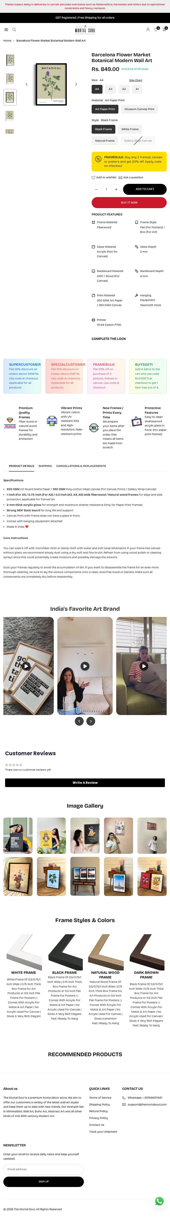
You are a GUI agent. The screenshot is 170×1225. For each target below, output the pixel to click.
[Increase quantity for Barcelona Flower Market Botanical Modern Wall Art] (116, 189)
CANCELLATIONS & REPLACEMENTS (81, 466)
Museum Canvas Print (139, 109)
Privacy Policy (98, 1118)
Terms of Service (100, 1097)
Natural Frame (104, 141)
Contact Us (96, 1125)
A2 (124, 89)
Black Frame (103, 129)
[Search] (14, 29)
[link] (22, 423)
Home (7, 40)
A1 (137, 89)
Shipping (45, 466)
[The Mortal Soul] (85, 29)
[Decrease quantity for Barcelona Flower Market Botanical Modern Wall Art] (96, 189)
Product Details (21, 466)
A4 (97, 89)
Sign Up (44, 1181)
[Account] (148, 29)
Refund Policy (98, 1111)
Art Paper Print (105, 109)
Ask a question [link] (133, 177)
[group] (51, 84)
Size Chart (135, 80)
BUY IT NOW (129, 202)
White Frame (130, 129)
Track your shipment (103, 1132)
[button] (76, 84)
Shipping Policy (99, 1104)
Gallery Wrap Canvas (138, 141)
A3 (110, 89)
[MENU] (6, 29)
